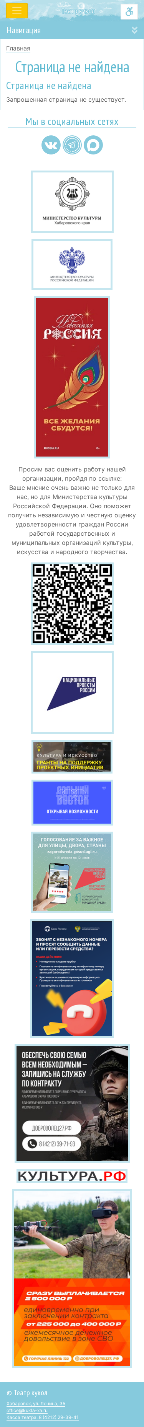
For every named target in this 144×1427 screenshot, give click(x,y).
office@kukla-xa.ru (27, 1410)
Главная (18, 48)
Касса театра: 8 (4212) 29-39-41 (43, 1417)
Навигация (24, 30)
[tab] (72, 30)
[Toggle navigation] (17, 10)
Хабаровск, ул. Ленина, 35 (36, 1403)
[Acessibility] (129, 12)
